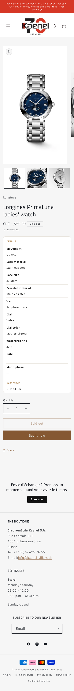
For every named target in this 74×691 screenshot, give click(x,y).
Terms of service (24, 674)
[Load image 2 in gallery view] (37, 178)
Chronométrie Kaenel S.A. (35, 669)
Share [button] (11, 450)
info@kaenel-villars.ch (35, 557)
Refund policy (63, 674)
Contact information (39, 681)
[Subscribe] (57, 629)
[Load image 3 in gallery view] (59, 178)
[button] (8, 26)
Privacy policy (44, 674)
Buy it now (37, 435)
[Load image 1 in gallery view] (14, 178)
